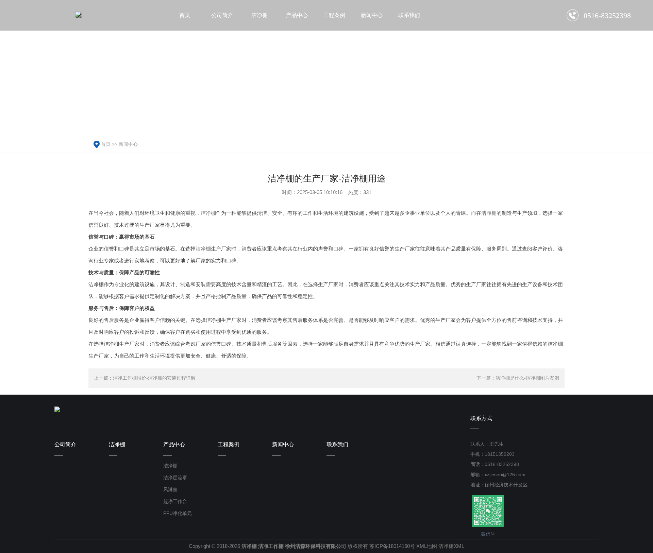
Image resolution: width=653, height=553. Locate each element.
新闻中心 (128, 144)
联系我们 (337, 444)
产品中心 (174, 444)
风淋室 (170, 489)
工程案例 (228, 444)
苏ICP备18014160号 (392, 546)
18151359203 (500, 454)
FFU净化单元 (177, 513)
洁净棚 (208, 213)
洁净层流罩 (175, 477)
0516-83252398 (502, 464)
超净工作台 (175, 501)
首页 (106, 144)
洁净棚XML (451, 546)
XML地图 (426, 546)
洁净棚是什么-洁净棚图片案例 (527, 378)
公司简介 (65, 444)
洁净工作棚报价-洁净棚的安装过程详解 (154, 378)
